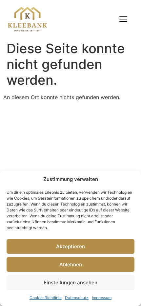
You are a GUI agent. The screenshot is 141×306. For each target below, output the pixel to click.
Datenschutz (77, 297)
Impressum (101, 297)
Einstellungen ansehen (70, 282)
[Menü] (123, 19)
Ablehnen (70, 264)
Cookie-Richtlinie (46, 297)
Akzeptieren (70, 246)
